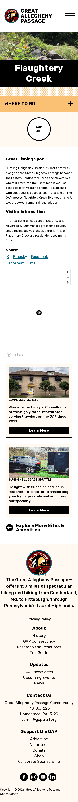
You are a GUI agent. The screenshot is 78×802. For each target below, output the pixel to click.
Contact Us (39, 695)
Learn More (39, 430)
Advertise (39, 739)
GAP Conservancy (39, 641)
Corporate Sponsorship (39, 761)
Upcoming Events (39, 677)
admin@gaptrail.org (39, 719)
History (39, 635)
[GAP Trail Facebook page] (24, 777)
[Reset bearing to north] (67, 282)
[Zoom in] (67, 272)
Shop (39, 756)
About (39, 628)
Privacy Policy (39, 619)
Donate (39, 750)
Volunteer (39, 744)
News (39, 683)
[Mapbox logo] (15, 355)
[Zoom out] (67, 277)
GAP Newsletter (39, 672)
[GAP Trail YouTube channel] (43, 777)
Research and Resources (39, 647)
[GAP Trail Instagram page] (34, 777)
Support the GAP (39, 731)
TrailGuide (39, 652)
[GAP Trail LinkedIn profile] (52, 777)
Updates (39, 664)
